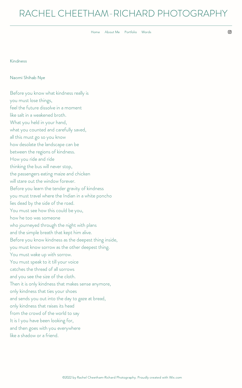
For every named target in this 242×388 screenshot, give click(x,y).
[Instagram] (229, 32)
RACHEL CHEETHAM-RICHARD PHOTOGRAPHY (123, 13)
